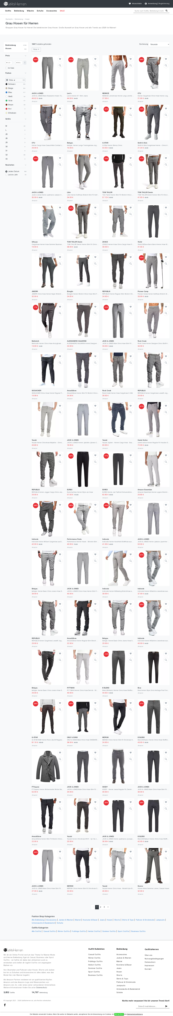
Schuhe (40, 11)
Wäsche (30, 11)
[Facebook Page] (5, 1005)
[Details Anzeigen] (60, 65)
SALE (62, 11)
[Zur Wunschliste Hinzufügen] (60, 59)
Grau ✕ (36, 49)
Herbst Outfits (94, 931)
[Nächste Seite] (108, 907)
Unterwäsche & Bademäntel (43, 923)
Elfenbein (12, 113)
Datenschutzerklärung (135, 1014)
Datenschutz (41, 987)
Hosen (27, 19)
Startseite (9, 19)
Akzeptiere (119, 1014)
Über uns (148, 955)
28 (7, 138)
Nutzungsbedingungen (154, 959)
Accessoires (51, 11)
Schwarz (12, 84)
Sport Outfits (123, 931)
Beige (10, 88)
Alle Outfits (36, 931)
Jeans (102, 920)
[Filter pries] (24, 63)
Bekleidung (19, 11)
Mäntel (78, 920)
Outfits (8, 11)
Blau (10, 92)
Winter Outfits (64, 931)
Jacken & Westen (66, 920)
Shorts (117, 920)
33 (7, 159)
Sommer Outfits (109, 931)
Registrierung (164, 3)
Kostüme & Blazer (90, 920)
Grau (11, 80)
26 (7, 134)
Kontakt (148, 969)
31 (7, 151)
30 (7, 147)
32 (7, 155)
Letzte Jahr (13, 175)
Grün (10, 101)
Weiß (10, 96)
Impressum (149, 965)
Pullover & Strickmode (145, 920)
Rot (9, 109)
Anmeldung (152, 3)
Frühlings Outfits (79, 931)
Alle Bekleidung (38, 920)
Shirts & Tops (128, 920)
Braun (10, 105)
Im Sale (11, 68)
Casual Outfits (49, 931)
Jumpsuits (160, 920)
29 (7, 142)
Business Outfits (138, 931)
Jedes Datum (13, 171)
